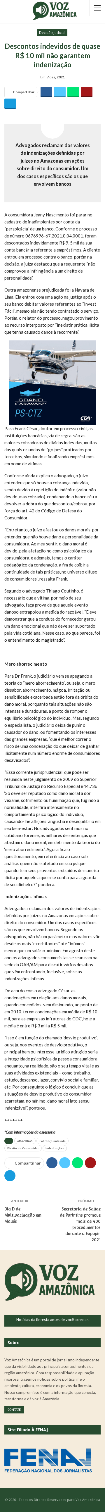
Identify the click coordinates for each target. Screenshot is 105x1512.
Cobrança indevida (52, 1141)
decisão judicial (52, 32)
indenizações (55, 1148)
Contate (14, 1409)
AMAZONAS (25, 1141)
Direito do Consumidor (23, 1148)
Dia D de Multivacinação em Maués (22, 1215)
